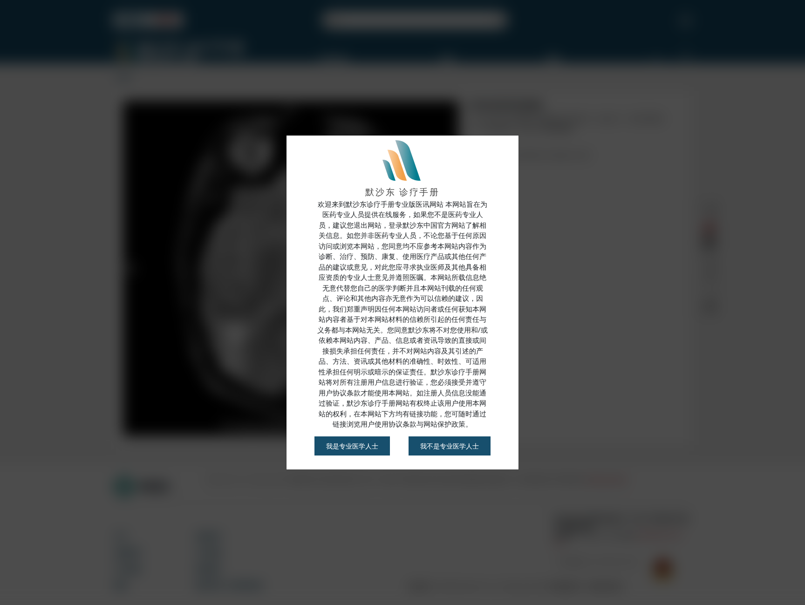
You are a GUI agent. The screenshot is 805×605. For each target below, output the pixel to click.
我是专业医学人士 (352, 446)
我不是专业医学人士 (449, 446)
